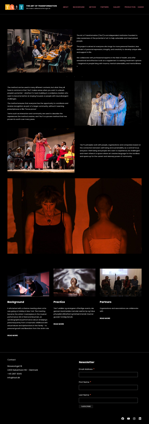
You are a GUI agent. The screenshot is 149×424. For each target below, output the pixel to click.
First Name (85, 382)
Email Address (87, 369)
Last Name (85, 395)
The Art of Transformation (41, 5)
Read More (12, 335)
